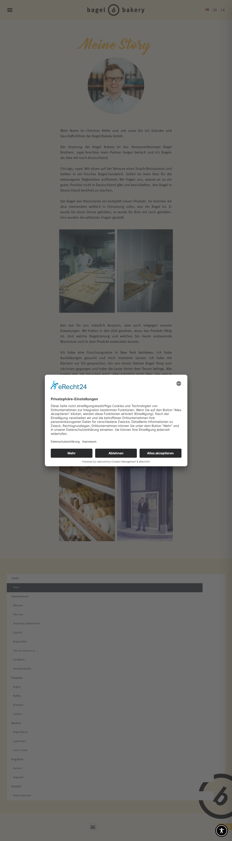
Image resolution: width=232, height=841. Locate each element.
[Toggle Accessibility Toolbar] (221, 830)
